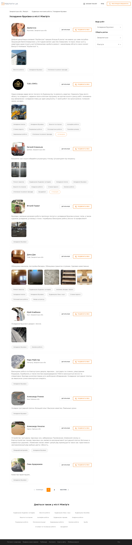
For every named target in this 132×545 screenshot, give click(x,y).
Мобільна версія (73, 542)
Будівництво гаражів (60, 517)
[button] (90, 277)
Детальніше (66, 29)
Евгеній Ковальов (35, 147)
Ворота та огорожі (55, 124)
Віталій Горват (33, 206)
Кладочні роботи (37, 187)
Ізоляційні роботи (73, 124)
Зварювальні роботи (20, 134)
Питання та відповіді (14, 542)
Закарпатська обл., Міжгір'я (18, 11)
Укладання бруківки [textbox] (105, 27)
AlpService (31, 28)
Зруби (86, 522)
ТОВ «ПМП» (32, 84)
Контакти (52, 542)
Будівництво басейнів (82, 512)
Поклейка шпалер (73, 129)
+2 (61, 134)
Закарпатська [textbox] (102, 37)
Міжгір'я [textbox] (108, 44)
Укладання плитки (19, 124)
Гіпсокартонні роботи (54, 129)
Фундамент (42, 191)
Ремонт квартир (18, 182)
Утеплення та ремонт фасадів (57, 69)
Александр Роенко (35, 397)
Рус (119, 542)
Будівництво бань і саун (57, 294)
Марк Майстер (33, 360)
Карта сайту (61, 542)
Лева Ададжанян (35, 464)
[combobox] (109, 27)
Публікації (43, 542)
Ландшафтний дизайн (20, 450)
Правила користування (30, 542)
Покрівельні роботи (35, 129)
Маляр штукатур (38, 299)
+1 (54, 191)
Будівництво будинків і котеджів (40, 182)
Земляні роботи (69, 187)
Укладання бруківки (35, 69)
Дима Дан (31, 255)
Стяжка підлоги (18, 129)
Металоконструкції (39, 522)
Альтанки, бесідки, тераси (64, 289)
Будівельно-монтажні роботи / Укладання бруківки (49, 11)
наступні (63, 489)
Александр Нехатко (36, 426)
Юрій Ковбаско (33, 312)
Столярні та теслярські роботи (45, 526)
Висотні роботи (18, 69)
